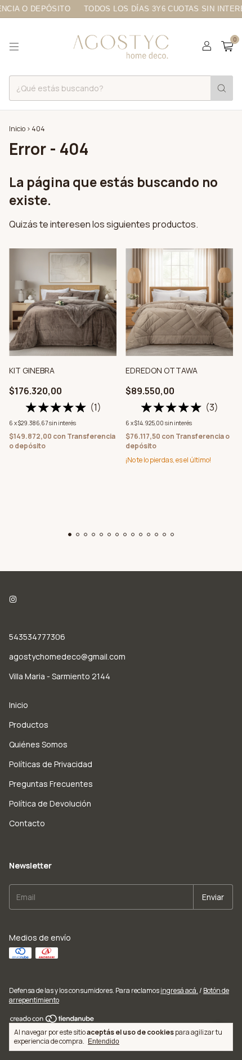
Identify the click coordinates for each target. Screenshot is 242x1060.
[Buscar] (221, 88)
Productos (28, 724)
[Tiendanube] (52, 1021)
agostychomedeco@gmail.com (67, 656)
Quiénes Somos (38, 744)
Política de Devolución (50, 803)
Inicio (17, 128)
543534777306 (37, 636)
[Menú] (14, 47)
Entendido (103, 1041)
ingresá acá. (179, 990)
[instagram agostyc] (13, 599)
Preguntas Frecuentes (51, 783)
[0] (227, 47)
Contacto (27, 823)
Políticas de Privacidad (50, 764)
